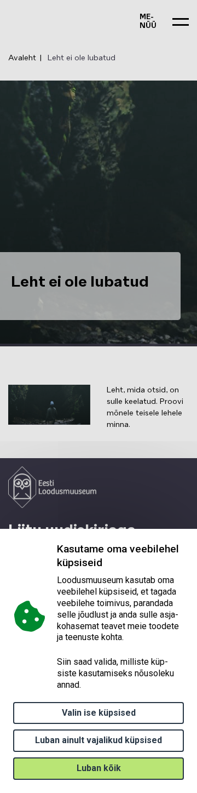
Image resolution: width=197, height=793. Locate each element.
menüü (148, 22)
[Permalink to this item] (105, 562)
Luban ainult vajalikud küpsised (98, 740)
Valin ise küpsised (99, 713)
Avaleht (22, 58)
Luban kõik (99, 768)
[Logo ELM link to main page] (52, 487)
